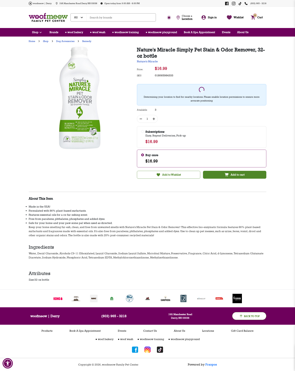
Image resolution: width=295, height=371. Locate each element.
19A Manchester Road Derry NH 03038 (78, 3)
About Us (242, 32)
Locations (208, 330)
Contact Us (150, 330)
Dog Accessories (65, 41)
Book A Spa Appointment (199, 32)
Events (226, 32)
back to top (252, 316)
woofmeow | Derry (42, 3)
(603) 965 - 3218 (258, 3)
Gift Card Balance (242, 330)
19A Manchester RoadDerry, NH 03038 (180, 316)
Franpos (211, 364)
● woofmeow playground (161, 32)
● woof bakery (74, 32)
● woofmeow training (125, 32)
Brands (54, 32)
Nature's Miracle (147, 61)
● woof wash (97, 32)
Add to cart (238, 174)
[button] (7, 363)
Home (32, 41)
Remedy (86, 41)
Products (46, 330)
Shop (35, 32)
